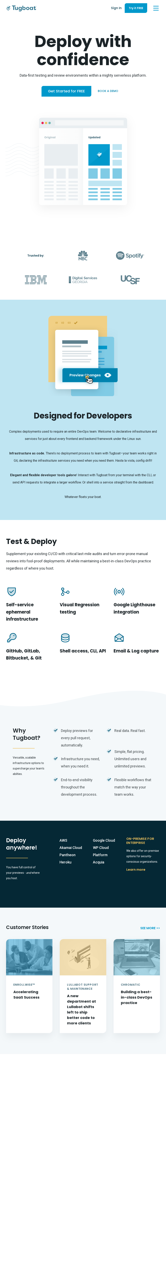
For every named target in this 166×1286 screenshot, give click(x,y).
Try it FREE (136, 8)
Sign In (116, 8)
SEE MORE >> (150, 928)
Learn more (135, 870)
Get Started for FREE (66, 91)
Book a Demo (108, 91)
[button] (156, 8)
